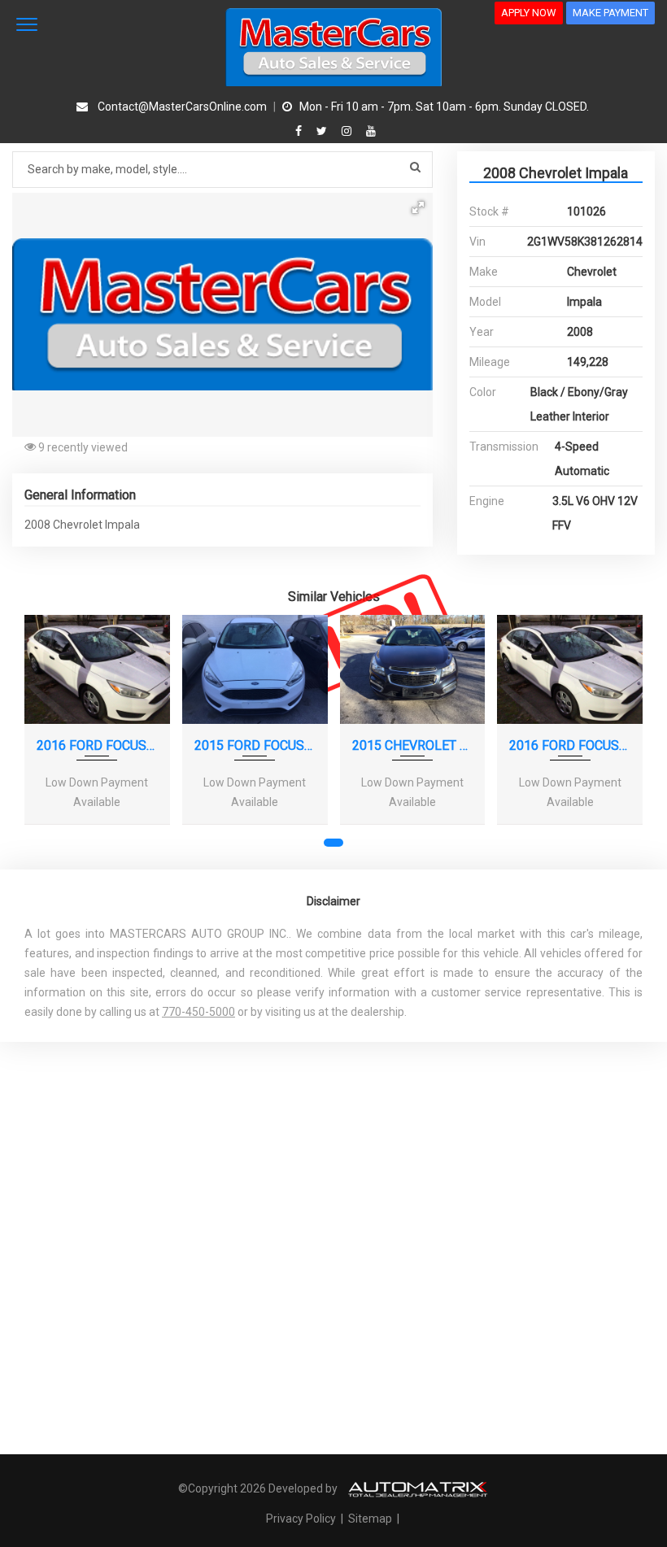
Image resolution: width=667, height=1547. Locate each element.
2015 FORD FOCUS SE (255, 745)
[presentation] (47, 741)
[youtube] (371, 130)
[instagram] (348, 130)
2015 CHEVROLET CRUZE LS (412, 745)
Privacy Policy (302, 1518)
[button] (418, 207)
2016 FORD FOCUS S (97, 745)
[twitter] (323, 130)
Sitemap (370, 1518)
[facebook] (300, 130)
